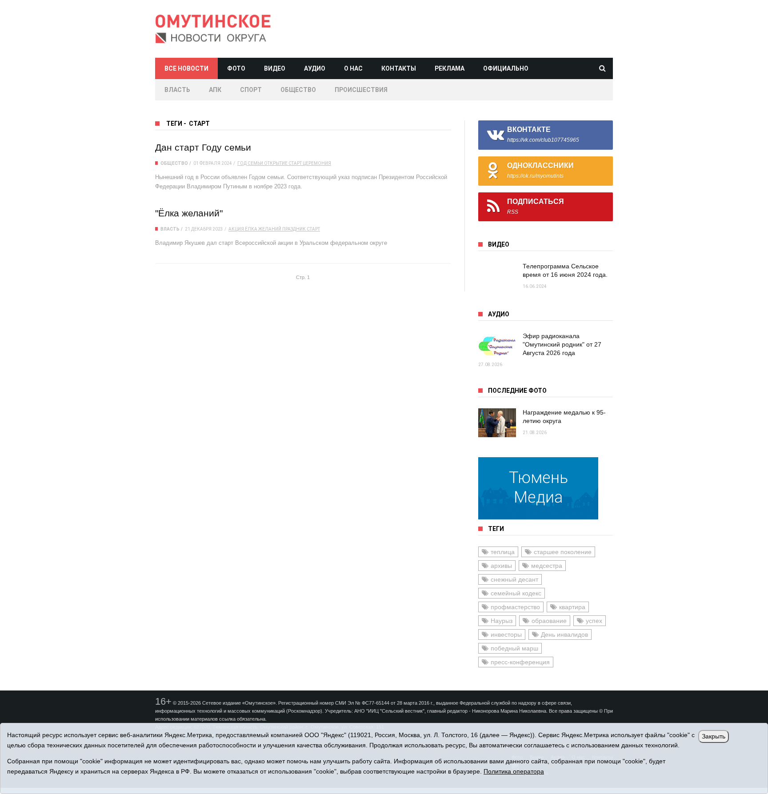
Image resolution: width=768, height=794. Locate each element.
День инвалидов (564, 634)
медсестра (546, 565)
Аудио (314, 68)
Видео (274, 68)
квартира (572, 606)
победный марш (514, 648)
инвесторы (506, 634)
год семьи (250, 163)
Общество (298, 89)
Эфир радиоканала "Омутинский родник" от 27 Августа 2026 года (562, 344)
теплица (503, 551)
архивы (501, 565)
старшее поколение (563, 551)
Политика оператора (514, 771)
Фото (236, 68)
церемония (317, 163)
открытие (276, 163)
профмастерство (515, 606)
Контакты (398, 68)
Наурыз (501, 620)
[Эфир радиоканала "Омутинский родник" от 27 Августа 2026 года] (497, 346)
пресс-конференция (520, 662)
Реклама (449, 68)
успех (594, 620)
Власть (177, 89)
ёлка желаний (263, 229)
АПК (215, 89)
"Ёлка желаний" (189, 213)
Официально (505, 68)
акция (236, 229)
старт (295, 163)
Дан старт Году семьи (203, 147)
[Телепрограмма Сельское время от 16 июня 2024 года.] (497, 276)
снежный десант (514, 579)
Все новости (186, 68)
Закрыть (713, 736)
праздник (294, 229)
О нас (353, 68)
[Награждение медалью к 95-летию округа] (497, 422)
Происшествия (361, 89)
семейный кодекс (516, 593)
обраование (549, 620)
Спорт (251, 89)
